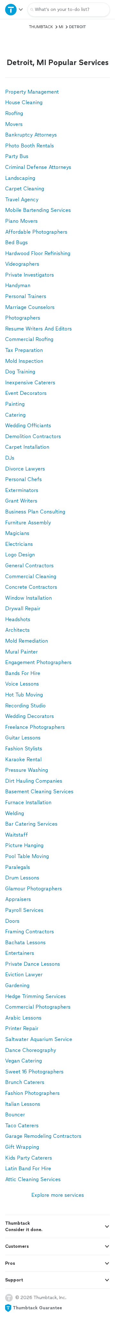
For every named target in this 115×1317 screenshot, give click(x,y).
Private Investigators (29, 275)
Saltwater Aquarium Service (38, 1039)
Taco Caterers (22, 1125)
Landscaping (20, 178)
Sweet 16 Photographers (34, 1072)
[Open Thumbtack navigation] (13, 9)
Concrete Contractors (31, 587)
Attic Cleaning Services (33, 1179)
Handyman (17, 285)
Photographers (22, 318)
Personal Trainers (25, 296)
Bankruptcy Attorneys (31, 135)
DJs (9, 458)
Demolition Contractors (33, 436)
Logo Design (20, 555)
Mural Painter (21, 652)
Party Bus (16, 156)
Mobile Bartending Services (38, 210)
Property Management (32, 92)
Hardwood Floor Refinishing (37, 253)
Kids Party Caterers (28, 1158)
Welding (14, 813)
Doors (12, 921)
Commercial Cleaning (30, 576)
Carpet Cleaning (24, 189)
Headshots (17, 619)
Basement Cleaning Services (39, 791)
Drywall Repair (22, 608)
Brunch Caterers (24, 1082)
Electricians (19, 544)
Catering (15, 415)
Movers (14, 124)
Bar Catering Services (31, 824)
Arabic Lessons (23, 1018)
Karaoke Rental (23, 759)
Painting (15, 404)
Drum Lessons (22, 878)
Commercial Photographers (38, 1007)
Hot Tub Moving (24, 695)
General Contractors (29, 566)
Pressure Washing (26, 770)
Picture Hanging (24, 845)
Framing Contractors (29, 932)
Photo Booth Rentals (29, 146)
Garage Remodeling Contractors (43, 1136)
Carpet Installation (27, 447)
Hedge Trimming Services (35, 996)
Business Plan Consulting (35, 512)
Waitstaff (16, 835)
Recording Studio (25, 706)
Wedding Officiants (28, 425)
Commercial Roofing (29, 339)
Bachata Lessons (25, 942)
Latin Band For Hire (28, 1168)
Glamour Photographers (33, 889)
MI (61, 27)
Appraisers (18, 899)
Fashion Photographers (32, 1093)
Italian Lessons (22, 1104)
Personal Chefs (23, 479)
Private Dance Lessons (32, 964)
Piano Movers (21, 221)
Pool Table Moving (27, 856)
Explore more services (57, 1195)
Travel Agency (21, 199)
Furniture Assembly (28, 523)
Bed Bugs (16, 242)
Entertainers (19, 953)
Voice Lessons (22, 684)
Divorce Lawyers (25, 469)
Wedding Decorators (29, 716)
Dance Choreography (30, 1050)
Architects (17, 630)
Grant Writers (21, 501)
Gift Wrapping (22, 1147)
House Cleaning (23, 102)
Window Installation (28, 598)
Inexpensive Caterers (30, 382)
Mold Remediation (26, 641)
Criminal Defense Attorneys (38, 167)
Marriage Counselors (30, 307)
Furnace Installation (28, 802)
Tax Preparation (24, 350)
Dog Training (20, 372)
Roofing (14, 113)
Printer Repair (21, 1028)
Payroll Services (24, 910)
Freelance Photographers (35, 727)
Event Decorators (26, 393)
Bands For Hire (22, 673)
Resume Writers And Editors (38, 329)
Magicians (17, 533)
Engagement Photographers (38, 662)
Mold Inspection (24, 361)
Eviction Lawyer (23, 974)
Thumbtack (41, 27)
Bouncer (15, 1115)
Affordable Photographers (36, 232)
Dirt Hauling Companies (33, 781)
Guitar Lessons (23, 738)
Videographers (22, 264)
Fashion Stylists (23, 749)
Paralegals (17, 867)
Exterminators (21, 490)
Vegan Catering (23, 1061)
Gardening (17, 985)
